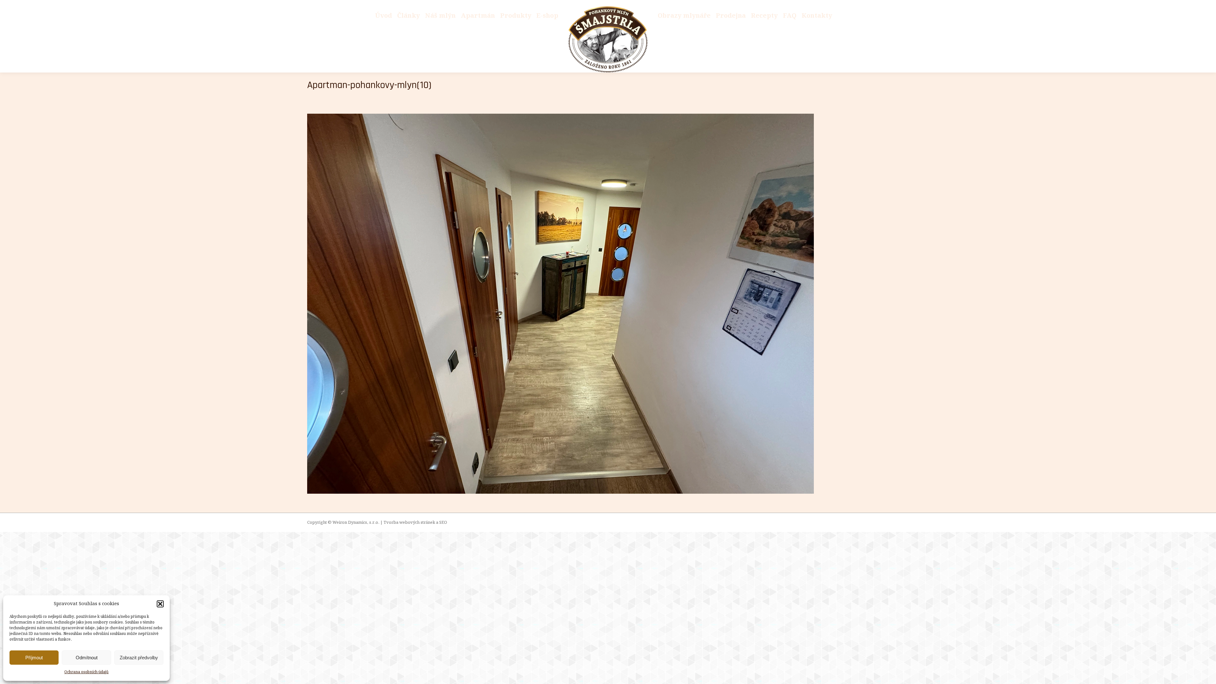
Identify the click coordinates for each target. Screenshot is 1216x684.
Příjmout (34, 657)
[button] (160, 604)
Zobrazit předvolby (139, 657)
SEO (443, 522)
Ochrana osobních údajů (86, 672)
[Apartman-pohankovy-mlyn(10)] (608, 304)
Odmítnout (87, 657)
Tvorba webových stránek (409, 522)
